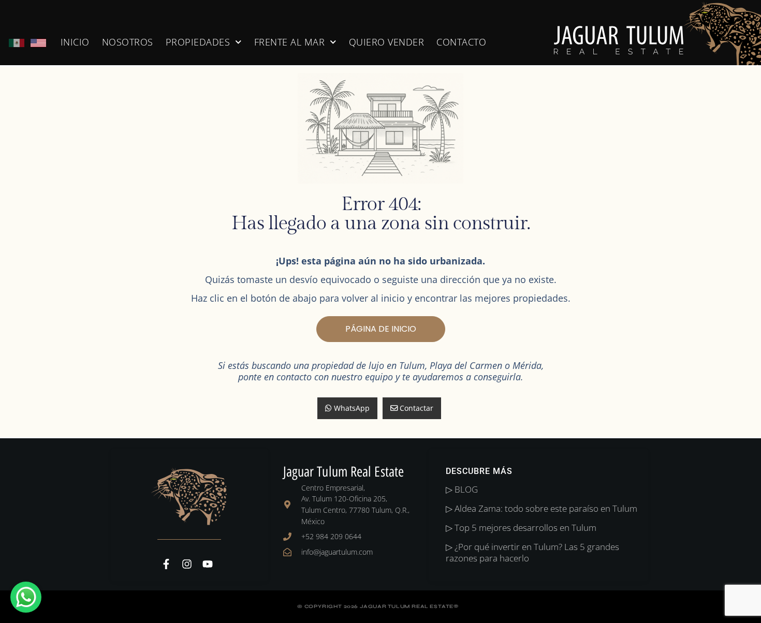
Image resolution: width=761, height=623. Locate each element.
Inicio (75, 42)
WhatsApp (351, 408)
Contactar (415, 408)
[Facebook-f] (166, 564)
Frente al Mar (289, 42)
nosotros (127, 42)
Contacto (461, 42)
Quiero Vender (387, 42)
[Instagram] (187, 564)
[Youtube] (207, 564)
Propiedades (198, 42)
